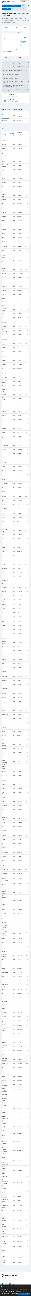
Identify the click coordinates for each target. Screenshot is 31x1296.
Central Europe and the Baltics (4, 1090)
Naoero (4, 727)
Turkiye (4, 993)
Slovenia (4, 888)
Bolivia (3, 237)
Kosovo (4, 591)
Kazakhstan (4, 568)
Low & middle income (4, 1241)
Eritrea (3, 403)
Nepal (3, 731)
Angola (3, 161)
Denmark (4, 368)
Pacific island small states (5, 1205)
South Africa (5, 901)
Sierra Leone (5, 869)
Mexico (3, 685)
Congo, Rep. (5, 334)
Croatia (4, 347)
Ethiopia (4, 415)
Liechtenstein (5, 629)
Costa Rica (4, 339)
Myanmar (4, 718)
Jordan (3, 564)
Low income (5, 1247)
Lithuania (4, 634)
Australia (4, 182)
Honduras (4, 504)
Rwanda (4, 835)
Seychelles (4, 865)
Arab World (4, 1080)
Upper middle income (4, 1262)
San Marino (4, 843)
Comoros (4, 326)
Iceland (3, 517)
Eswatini (4, 411)
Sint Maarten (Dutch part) (5, 878)
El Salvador (4, 394)
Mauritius (4, 680)
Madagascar (5, 646)
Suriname (4, 942)
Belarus (4, 212)
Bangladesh (4, 203)
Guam (3, 479)
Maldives (4, 659)
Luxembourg (5, 638)
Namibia (4, 723)
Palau (3, 784)
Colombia (4, 322)
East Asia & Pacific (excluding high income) (4, 1102)
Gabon (3, 441)
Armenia (4, 174)
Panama (4, 788)
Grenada (4, 475)
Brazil (3, 250)
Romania (4, 826)
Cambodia (4, 282)
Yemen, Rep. (5, 1063)
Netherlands (5, 735)
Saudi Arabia (5, 852)
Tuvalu (3, 1008)
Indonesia (4, 526)
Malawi (3, 651)
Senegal (4, 856)
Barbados (4, 208)
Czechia (4, 364)
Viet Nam (4, 1050)
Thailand (4, 968)
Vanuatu (4, 1042)
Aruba (3, 178)
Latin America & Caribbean (4, 1141)
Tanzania (4, 964)
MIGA (14, 1280)
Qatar (3, 822)
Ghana (3, 458)
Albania (4, 144)
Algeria (3, 148)
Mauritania (4, 676)
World (3, 1076)
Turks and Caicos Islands (4, 1003)
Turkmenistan (5, 998)
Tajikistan (4, 959)
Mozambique (5, 714)
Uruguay (4, 1033)
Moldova (4, 693)
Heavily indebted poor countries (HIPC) (4, 1134)
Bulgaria (4, 265)
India (3, 521)
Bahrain (4, 199)
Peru (3, 801)
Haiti (3, 500)
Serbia (3, 860)
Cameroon (4, 286)
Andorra (4, 157)
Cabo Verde (4, 277)
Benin (3, 225)
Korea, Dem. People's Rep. (5, 582)
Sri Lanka (4, 913)
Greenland (4, 470)
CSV (9, 96)
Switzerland (4, 951)
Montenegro (5, 706)
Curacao (4, 356)
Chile (3, 313)
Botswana (4, 246)
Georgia (4, 449)
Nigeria (4, 757)
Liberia (3, 621)
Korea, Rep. (4, 120)
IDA (7, 1280)
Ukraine (4, 1016)
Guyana (4, 496)
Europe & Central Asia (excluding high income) (5, 1120)
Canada (4, 290)
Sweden (4, 947)
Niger (3, 752)
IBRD (3, 1280)
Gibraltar (4, 462)
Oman (3, 775)
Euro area (4, 1109)
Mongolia (4, 701)
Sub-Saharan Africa (4, 1220)
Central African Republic (4, 300)
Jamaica (4, 555)
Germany (4, 453)
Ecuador (4, 385)
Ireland (3, 538)
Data (13, 1)
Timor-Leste (5, 972)
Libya (3, 625)
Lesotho (4, 617)
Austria (3, 186)
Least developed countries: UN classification (5, 1161)
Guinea (3, 487)
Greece (3, 466)
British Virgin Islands (3, 255)
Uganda (4, 1012)
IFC (10, 1280)
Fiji (3, 424)
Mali (3, 663)
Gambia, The (5, 445)
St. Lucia (4, 922)
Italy (3, 551)
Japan (3, 560)
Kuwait (3, 595)
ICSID (18, 1280)
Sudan (3, 938)
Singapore (4, 873)
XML (13, 96)
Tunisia (3, 989)
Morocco (4, 710)
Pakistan (4, 780)
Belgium (4, 216)
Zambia (4, 1067)
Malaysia (4, 655)
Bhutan (4, 233)
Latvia (3, 608)
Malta (3, 668)
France (3, 432)
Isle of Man (4, 543)
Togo (3, 976)
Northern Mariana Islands (4, 766)
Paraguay (4, 797)
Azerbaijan (4, 191)
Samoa (3, 839)
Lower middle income (4, 1252)
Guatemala (4, 483)
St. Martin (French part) (4, 927)
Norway (4, 771)
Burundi (4, 273)
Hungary (4, 513)
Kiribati (4, 577)
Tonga (3, 981)
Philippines (4, 805)
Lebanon (4, 612)
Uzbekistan (4, 1038)
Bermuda (4, 229)
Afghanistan (5, 140)
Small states (5, 1210)
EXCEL (16, 96)
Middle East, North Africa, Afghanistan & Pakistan (5, 1170)
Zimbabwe (4, 1072)
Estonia (4, 407)
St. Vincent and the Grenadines (4, 933)
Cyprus (3, 360)
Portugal (4, 814)
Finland (4, 428)
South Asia (4, 1215)
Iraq (3, 534)
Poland (3, 809)
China (3, 317)
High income (5, 1236)
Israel (3, 547)
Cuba (3, 351)
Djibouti (4, 373)
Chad (3, 305)
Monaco (4, 697)
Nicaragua (4, 748)
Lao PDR (4, 604)
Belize (3, 220)
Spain (3, 909)
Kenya (3, 572)
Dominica (4, 377)
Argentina (4, 170)
